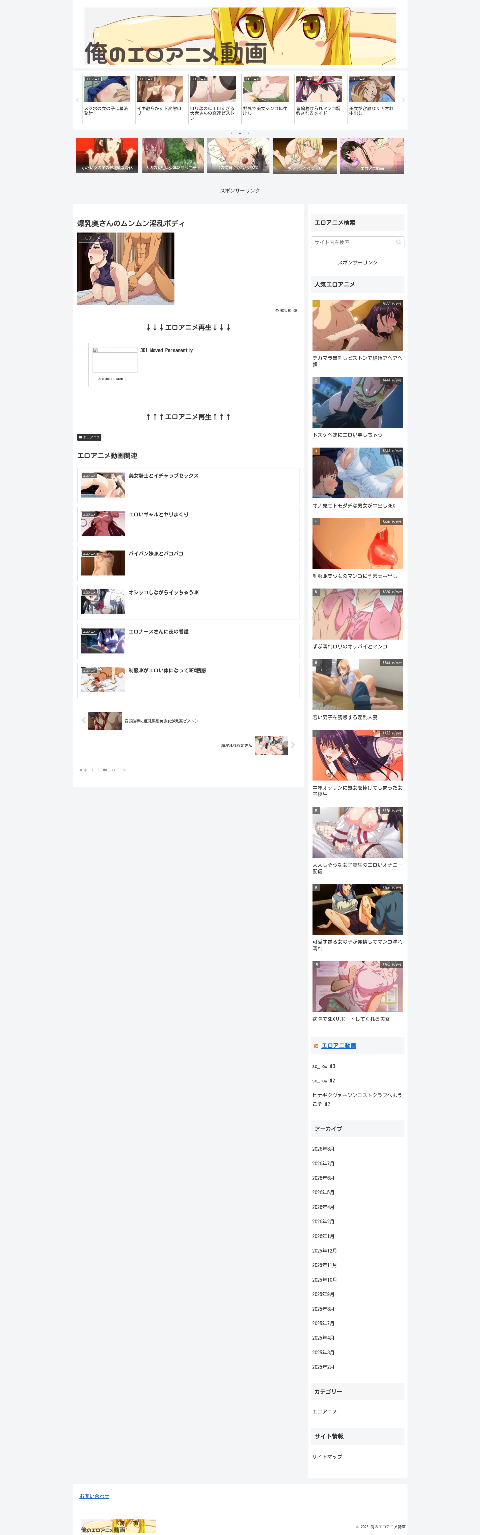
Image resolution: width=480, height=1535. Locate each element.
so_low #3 (323, 1066)
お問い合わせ (94, 1496)
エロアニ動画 (338, 1045)
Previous (77, 100)
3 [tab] (248, 133)
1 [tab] (231, 133)
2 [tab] (240, 133)
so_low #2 (323, 1080)
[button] (399, 242)
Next (403, 100)
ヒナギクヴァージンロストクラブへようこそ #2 (357, 1100)
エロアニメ (91, 437)
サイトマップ (327, 1456)
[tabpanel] (107, 99)
